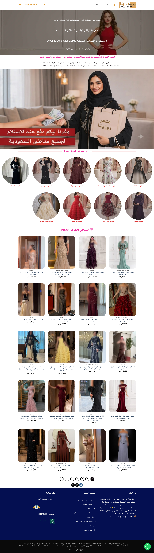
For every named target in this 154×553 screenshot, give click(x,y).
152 (67, 479)
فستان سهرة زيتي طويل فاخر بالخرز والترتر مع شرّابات (61, 321)
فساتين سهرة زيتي (49, 545)
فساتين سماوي (61, 545)
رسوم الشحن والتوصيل (87, 500)
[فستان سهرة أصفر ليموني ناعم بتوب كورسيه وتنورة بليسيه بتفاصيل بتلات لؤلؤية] (61, 347)
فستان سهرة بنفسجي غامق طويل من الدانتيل (92, 273)
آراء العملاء (91, 517)
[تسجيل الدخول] (45, 5)
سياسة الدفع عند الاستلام (86, 522)
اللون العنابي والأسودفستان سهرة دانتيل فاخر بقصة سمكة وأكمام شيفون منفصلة (92, 418)
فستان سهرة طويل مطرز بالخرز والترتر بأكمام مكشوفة (61, 273)
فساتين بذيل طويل (70, 546)
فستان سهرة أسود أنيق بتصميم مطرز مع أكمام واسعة (31, 467)
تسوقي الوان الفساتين (96, 5)
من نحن (93, 526)
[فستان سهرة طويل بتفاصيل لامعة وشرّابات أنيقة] (31, 252)
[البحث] (114, 5)
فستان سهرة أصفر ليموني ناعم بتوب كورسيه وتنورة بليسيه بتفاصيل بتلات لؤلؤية (62, 369)
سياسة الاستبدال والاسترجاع (85, 513)
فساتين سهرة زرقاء (57, 543)
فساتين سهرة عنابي (83, 546)
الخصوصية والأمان (89, 504)
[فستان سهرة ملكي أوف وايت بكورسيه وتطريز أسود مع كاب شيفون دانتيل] (31, 347)
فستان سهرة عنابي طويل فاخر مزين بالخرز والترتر (92, 321)
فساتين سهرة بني (37, 545)
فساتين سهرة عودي (129, 545)
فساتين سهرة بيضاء (116, 545)
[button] (29, 5)
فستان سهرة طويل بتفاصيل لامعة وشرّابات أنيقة (31, 273)
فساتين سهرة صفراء (43, 543)
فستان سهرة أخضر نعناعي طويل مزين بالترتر (123, 273)
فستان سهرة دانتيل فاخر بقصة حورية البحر (122, 368)
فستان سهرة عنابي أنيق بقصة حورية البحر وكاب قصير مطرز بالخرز (123, 417)
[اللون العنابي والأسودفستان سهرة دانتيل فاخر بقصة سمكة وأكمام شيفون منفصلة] (92, 396)
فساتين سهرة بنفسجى (99, 543)
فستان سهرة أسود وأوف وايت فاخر (31, 320)
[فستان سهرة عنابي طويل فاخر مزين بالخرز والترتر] (92, 299)
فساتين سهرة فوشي (84, 543)
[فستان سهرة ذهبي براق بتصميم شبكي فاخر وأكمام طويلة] (92, 445)
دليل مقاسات (90, 509)
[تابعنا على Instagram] (81, 485)
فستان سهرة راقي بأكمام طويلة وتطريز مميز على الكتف (61, 467)
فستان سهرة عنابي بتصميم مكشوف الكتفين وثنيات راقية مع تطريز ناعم (61, 417)
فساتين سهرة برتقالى (113, 543)
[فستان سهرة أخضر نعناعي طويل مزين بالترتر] (122, 252)
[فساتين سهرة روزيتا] (127, 5)
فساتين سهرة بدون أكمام (87, 545)
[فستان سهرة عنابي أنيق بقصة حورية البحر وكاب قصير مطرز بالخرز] (122, 396)
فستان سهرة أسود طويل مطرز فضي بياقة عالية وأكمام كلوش (92, 368)
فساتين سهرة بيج (73, 545)
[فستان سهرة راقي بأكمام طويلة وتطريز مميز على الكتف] (61, 445)
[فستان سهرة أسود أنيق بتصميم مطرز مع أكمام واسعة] (31, 445)
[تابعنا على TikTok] (77, 485)
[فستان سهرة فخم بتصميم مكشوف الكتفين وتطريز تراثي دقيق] (122, 445)
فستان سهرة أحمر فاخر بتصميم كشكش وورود (122, 321)
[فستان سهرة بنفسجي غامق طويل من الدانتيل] (92, 252)
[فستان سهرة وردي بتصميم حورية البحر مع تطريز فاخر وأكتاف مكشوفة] (31, 396)
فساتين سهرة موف (30, 543)
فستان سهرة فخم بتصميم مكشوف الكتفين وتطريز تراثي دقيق (123, 467)
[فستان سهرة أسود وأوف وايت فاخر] (31, 299)
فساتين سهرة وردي (24, 545)
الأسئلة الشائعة (90, 530)
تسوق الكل (109, 5)
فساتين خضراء (126, 543)
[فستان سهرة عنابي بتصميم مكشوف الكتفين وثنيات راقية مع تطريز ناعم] (61, 396)
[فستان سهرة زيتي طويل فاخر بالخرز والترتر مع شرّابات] (61, 299)
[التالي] (62, 479)
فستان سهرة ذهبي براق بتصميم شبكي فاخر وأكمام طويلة (92, 467)
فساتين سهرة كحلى (70, 543)
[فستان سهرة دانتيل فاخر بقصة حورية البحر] (122, 347)
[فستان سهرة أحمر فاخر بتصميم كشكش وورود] (122, 299)
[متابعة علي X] (73, 485)
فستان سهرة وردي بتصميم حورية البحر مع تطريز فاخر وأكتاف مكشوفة (31, 417)
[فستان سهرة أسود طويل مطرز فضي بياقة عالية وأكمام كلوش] (92, 347)
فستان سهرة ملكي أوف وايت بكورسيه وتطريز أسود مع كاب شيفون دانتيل (31, 369)
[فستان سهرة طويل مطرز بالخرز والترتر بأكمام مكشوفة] (61, 252)
